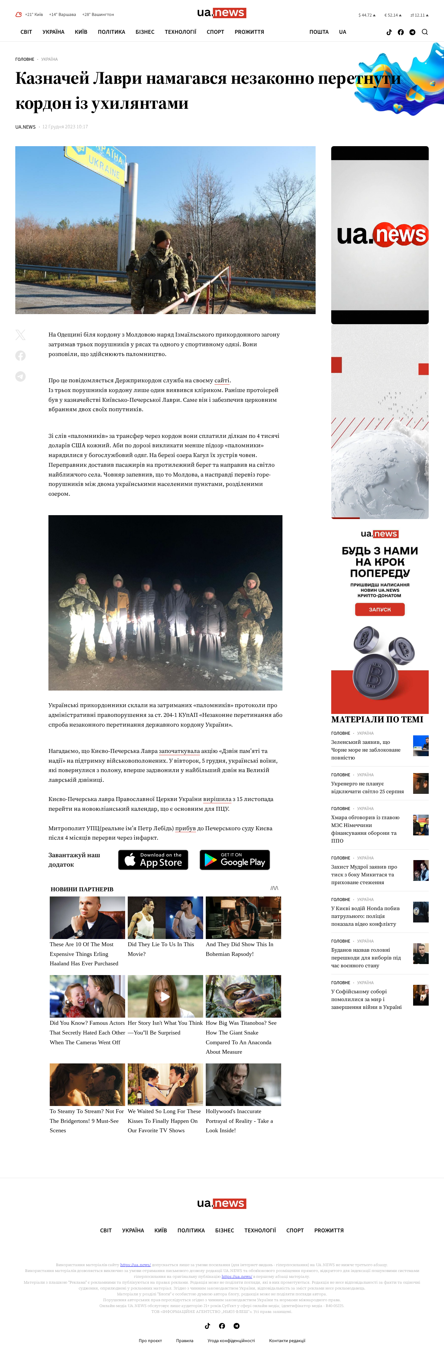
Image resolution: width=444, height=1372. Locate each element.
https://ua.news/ (135, 1264)
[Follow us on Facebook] (401, 32)
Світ (26, 32)
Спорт (215, 32)
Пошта (319, 32)
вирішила (217, 799)
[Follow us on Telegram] (412, 32)
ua (342, 32)
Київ (81, 32)
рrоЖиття (249, 32)
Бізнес (145, 32)
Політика (111, 32)
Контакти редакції (287, 1341)
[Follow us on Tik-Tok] (389, 32)
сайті (222, 380)
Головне (24, 59)
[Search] (425, 32)
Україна (53, 32)
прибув (185, 828)
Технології (180, 32)
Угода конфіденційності (231, 1341)
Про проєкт (150, 1341)
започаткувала (179, 751)
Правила (184, 1341)
